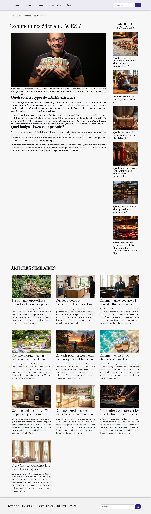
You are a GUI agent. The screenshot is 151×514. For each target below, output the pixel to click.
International (29, 5)
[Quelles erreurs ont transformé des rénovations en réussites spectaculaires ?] (75, 286)
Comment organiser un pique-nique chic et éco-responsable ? (29, 359)
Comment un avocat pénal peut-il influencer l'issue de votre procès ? (118, 304)
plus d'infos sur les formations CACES (77, 105)
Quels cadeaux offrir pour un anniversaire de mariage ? (125, 135)
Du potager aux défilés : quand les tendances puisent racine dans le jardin (31, 304)
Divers (69, 5)
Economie (15, 5)
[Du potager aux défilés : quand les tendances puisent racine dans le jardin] (31, 286)
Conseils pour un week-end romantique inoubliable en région (75, 359)
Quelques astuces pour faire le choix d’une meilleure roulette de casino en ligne (125, 248)
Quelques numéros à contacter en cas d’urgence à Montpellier (125, 172)
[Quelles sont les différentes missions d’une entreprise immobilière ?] (125, 43)
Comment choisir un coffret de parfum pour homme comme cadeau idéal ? (31, 414)
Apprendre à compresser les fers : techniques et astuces (119, 412)
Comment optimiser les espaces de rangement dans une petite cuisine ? (75, 414)
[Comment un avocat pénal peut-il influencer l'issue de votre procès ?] (119, 286)
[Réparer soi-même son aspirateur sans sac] (125, 82)
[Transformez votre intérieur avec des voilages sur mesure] (31, 451)
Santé (41, 5)
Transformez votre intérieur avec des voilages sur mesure (31, 469)
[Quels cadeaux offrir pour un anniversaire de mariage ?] (125, 118)
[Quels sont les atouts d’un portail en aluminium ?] (125, 192)
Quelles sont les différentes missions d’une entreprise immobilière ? (124, 62)
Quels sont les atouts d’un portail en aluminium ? (124, 209)
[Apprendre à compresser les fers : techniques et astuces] (119, 396)
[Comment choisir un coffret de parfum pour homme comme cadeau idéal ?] (31, 396)
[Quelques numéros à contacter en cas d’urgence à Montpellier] (125, 153)
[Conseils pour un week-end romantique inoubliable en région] (75, 341)
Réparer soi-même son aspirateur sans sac (124, 99)
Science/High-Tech (55, 5)
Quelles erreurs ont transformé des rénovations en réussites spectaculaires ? (75, 304)
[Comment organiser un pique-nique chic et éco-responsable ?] (31, 341)
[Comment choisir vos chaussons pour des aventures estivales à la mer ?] (119, 341)
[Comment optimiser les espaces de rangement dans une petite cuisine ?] (75, 396)
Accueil (12, 15)
